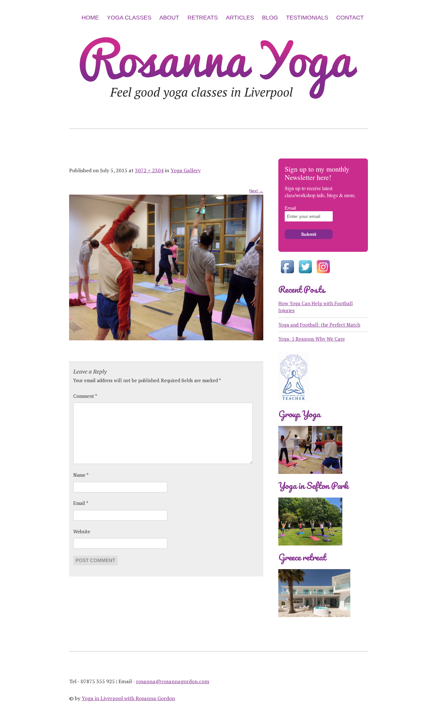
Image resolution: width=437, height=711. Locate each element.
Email (80, 503)
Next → (256, 191)
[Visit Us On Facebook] (287, 274)
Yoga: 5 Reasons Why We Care (311, 339)
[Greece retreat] (314, 622)
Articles (240, 17)
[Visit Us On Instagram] (323, 274)
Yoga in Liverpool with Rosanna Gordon (128, 698)
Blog (270, 17)
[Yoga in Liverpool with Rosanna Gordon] (218, 112)
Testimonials (307, 17)
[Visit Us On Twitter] (305, 274)
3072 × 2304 (149, 170)
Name (81, 475)
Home (90, 17)
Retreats (202, 17)
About (169, 17)
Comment (85, 396)
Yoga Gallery (186, 170)
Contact (350, 17)
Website (81, 532)
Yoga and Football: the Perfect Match (319, 324)
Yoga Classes (129, 17)
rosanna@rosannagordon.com (172, 681)
